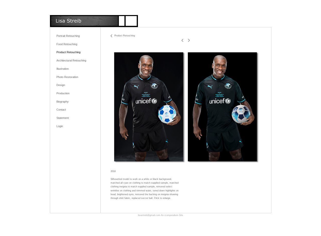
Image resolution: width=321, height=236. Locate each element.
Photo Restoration (67, 76)
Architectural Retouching (71, 60)
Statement (62, 117)
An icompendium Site (172, 215)
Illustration (62, 68)
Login (59, 126)
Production (62, 93)
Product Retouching (68, 52)
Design (60, 85)
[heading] (94, 21)
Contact (61, 109)
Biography (62, 101)
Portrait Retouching (68, 35)
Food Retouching (66, 44)
